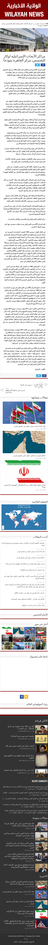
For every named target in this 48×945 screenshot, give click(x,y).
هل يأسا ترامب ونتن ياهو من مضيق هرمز (29, 426)
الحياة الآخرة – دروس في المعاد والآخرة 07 (31, 385)
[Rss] (26, 697)
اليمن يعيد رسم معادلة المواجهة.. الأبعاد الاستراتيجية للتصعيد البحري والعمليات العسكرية (19, 923)
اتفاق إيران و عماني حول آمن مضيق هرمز (29, 455)
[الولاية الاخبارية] (24, 6)
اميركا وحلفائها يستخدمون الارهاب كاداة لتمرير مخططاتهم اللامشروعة (18, 866)
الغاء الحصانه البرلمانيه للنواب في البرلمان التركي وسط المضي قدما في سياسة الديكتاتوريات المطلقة (19, 856)
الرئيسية (43, 24)
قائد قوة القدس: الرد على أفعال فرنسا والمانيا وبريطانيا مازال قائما (19, 824)
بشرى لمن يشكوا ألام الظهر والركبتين (15, 390)
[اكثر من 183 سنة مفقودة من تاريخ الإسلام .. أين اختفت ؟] (41, 729)
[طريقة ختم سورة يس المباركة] (41, 739)
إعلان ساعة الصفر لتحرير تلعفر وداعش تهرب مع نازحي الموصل (19, 834)
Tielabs (37, 936)
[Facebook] (22, 697)
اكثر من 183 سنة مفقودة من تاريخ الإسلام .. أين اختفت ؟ (21, 727)
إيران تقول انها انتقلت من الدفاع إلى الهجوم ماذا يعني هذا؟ (20, 912)
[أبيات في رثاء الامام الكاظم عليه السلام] (41, 773)
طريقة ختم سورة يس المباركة (22, 736)
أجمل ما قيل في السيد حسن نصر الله (19, 746)
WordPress (20, 936)
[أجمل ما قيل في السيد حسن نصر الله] (41, 749)
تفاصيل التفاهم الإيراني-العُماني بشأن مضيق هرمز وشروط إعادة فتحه (19, 883)
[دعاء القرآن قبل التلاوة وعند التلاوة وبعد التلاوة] (41, 761)
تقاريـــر (36, 24)
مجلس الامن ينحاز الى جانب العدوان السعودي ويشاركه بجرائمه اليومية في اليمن (19, 845)
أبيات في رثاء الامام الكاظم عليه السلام (19, 770)
